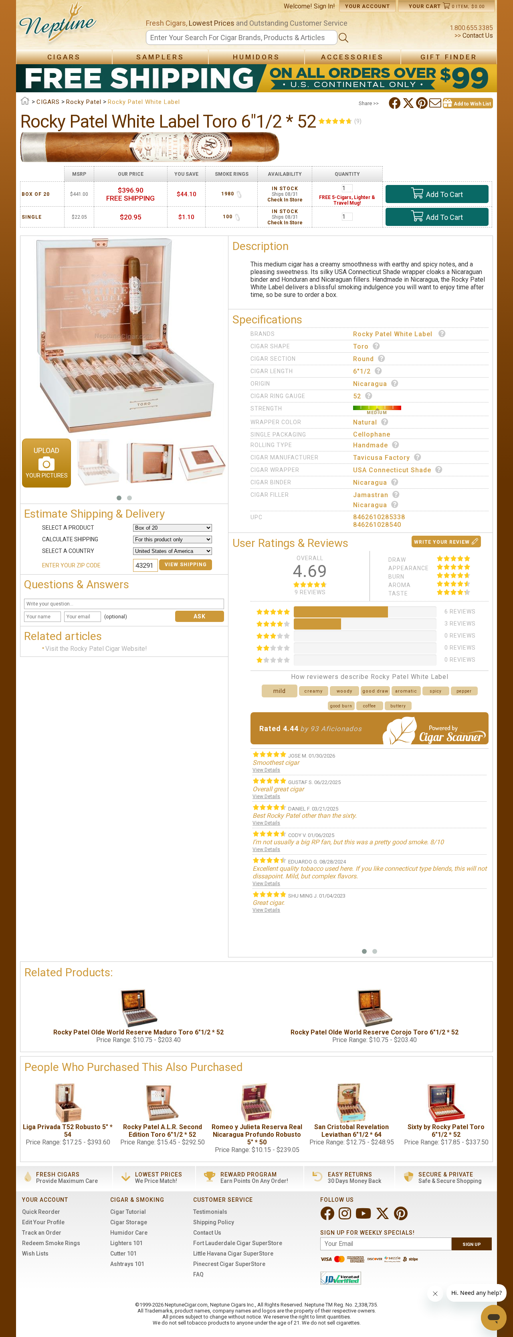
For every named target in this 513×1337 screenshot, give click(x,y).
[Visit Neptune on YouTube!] (364, 1217)
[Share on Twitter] (409, 103)
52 (357, 396)
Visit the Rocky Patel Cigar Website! (96, 648)
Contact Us (477, 35)
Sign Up (472, 1244)
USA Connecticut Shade (392, 470)
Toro (361, 346)
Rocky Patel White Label (393, 334)
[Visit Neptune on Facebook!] (328, 1217)
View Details (266, 770)
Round (363, 359)
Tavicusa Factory (381, 457)
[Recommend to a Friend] (436, 103)
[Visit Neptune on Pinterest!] (401, 1217)
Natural (365, 422)
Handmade (370, 445)
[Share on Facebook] (395, 103)
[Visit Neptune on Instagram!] (346, 1217)
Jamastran (370, 495)
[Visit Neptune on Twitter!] (383, 1217)
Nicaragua (370, 384)
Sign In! (324, 6)
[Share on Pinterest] (422, 103)
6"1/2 (362, 371)
